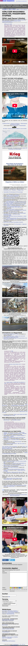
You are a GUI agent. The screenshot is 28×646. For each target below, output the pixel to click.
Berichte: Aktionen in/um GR (19, 20)
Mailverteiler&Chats (10, 613)
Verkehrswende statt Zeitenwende (13, 206)
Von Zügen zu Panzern (13, 212)
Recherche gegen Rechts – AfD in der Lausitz (16, 443)
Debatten (9, 6)
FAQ (20, 644)
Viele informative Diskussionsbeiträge (9, 446)
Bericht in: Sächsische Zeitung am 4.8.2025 (14, 453)
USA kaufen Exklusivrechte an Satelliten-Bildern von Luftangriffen (10, 638)
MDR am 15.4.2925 (8, 24)
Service (2, 7)
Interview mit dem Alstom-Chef (15, 364)
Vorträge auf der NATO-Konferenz (8, 641)
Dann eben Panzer (10, 209)
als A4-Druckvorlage (18, 192)
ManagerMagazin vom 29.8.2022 (18, 405)
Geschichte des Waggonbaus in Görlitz (11, 334)
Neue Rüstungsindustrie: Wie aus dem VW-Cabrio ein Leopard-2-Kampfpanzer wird (15, 219)
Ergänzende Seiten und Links (8, 619)
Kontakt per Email (6, 123)
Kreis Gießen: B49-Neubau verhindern (9, 610)
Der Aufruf (5, 128)
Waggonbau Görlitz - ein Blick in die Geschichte (15, 336)
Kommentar (17, 195)
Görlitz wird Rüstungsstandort (12, 196)
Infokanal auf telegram (15, 123)
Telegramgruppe (22, 125)
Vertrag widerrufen (14, 645)
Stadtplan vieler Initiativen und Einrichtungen (12, 433)
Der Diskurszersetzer (17, 441)
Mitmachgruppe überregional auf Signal (18, 124)
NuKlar (5, 434)
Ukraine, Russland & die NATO (8, 628)
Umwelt (21, 5)
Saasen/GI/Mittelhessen (16, 6)
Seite (12, 351)
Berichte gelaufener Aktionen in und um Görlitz (17, 128)
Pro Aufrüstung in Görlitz (15, 21)
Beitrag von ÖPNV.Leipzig (7, 448)
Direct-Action (3, 5)
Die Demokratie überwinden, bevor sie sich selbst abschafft (10, 612)
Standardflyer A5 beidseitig (9, 192)
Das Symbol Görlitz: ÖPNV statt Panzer (14, 207)
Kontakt (14, 644)
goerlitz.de (14, 435)
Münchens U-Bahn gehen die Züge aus (14, 472)
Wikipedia (24, 433)
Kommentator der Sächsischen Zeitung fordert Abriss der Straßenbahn (18, 495)
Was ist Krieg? (5, 624)
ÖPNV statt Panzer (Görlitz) (22, 9)
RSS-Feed (23, 644)
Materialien (24, 6)
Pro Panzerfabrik (17, 224)
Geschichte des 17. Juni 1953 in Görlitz (11, 439)
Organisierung (16, 5)
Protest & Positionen (6, 21)
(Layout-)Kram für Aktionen (7, 22)
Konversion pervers (10, 201)
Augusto (12, 436)
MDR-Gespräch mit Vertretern (9, 198)
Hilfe (9, 596)
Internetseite (15, 125)
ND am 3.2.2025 (9, 195)
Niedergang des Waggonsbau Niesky (11, 337)
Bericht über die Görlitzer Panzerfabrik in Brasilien (13, 222)
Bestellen (14, 190)
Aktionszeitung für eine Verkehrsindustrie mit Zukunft (14, 465)
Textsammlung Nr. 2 (6, 632)
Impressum (17, 644)
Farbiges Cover (20, 190)
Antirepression (9, 5)
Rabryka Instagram (21, 435)
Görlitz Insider (21, 432)
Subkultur (5, 432)
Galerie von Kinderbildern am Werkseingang (17, 149)
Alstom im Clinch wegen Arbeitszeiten (11, 467)
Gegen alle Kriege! (12, 8)
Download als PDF (7, 190)
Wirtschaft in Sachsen (16, 419)
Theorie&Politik (3, 6)
